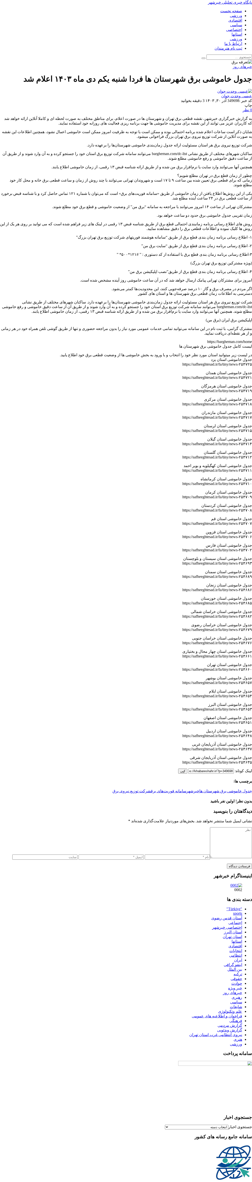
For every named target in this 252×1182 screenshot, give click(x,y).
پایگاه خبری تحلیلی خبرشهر (230, 2)
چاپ (248, 105)
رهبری (237, 997)
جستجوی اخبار (240, 1127)
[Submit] (203, 58)
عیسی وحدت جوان (236, 96)
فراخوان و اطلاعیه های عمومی (217, 1016)
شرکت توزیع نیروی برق (131, 791)
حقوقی (236, 979)
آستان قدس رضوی (226, 918)
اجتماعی (235, 923)
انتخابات (235, 951)
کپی (182, 771)
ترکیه (238, 974)
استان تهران (232, 937)
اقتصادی (235, 946)
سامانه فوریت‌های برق (168, 791)
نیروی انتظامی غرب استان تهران (215, 1035)
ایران (238, 960)
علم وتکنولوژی (230, 1011)
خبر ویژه (235, 988)
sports (237, 913)
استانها (237, 941)
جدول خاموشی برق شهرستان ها (225, 791)
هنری (238, 1039)
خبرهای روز (232, 993)
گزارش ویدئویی (229, 1030)
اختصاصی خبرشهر (227, 927)
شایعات (236, 1007)
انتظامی (235, 955)
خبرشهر (192, 791)
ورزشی (236, 1044)
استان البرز (233, 932)
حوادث (236, 983)
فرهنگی (235, 1021)
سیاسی (236, 1002)
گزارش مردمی (230, 1025)
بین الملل (234, 969)
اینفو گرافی (233, 965)
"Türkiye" (234, 909)
